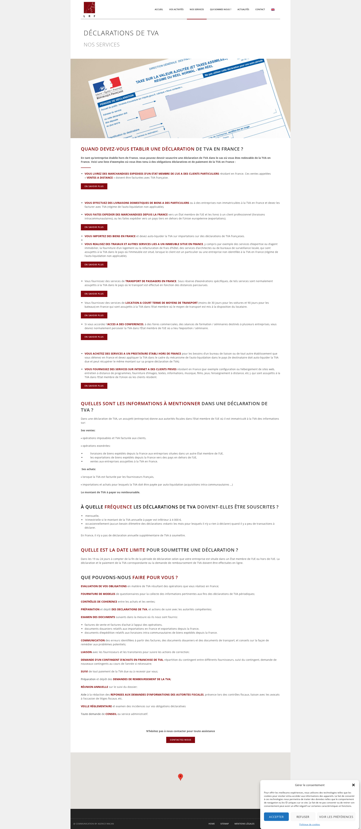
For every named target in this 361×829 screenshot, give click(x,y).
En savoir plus (94, 186)
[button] (353, 785)
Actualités (243, 9)
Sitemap (224, 823)
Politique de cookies (309, 824)
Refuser (303, 817)
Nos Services (197, 9)
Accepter (276, 817)
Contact (260, 9)
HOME (212, 823)
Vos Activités (176, 9)
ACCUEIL (159, 9)
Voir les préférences (336, 817)
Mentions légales (244, 823)
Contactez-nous (180, 739)
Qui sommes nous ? (220, 9)
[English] (272, 9)
